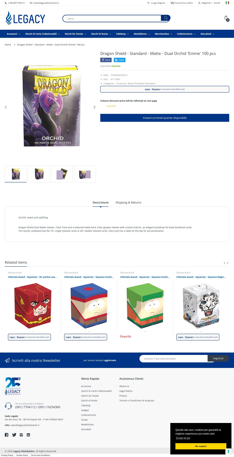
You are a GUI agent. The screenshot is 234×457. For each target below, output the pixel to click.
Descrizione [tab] (101, 202)
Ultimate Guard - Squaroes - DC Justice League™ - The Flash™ (33, 276)
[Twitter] (14, 434)
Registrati (206, 2)
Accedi (217, 2)
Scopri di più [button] (183, 438)
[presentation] (224, 262)
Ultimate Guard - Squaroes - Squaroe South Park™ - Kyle (145, 276)
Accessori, (122, 83)
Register (156, 89)
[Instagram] (21, 434)
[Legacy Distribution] (31, 18)
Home (8, 44)
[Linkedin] (28, 435)
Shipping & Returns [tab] (128, 202)
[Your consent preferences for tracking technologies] (228, 451)
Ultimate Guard (15, 272)
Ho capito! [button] (201, 446)
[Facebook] (6, 434)
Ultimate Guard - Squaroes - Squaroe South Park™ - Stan (89, 276)
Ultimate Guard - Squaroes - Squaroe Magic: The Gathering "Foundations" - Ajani (201, 276)
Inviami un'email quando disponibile (165, 118)
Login (147, 89)
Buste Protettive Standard (141, 83)
